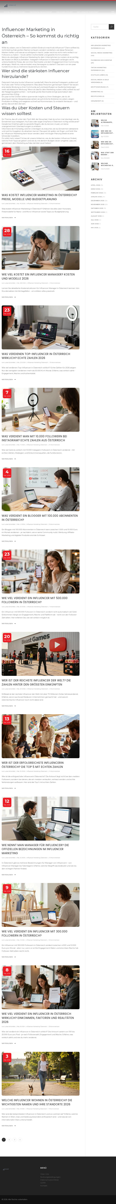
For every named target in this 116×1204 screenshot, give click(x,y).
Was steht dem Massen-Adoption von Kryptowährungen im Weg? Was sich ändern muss (107, 154)
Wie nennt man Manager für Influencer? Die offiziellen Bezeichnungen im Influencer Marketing (35, 849)
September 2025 (99, 212)
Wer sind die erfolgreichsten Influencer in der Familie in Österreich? (107, 143)
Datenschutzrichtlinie (49, 1180)
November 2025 (99, 204)
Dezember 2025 (99, 200)
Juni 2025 (96, 224)
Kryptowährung (99, 87)
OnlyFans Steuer (64, 12)
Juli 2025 (96, 220)
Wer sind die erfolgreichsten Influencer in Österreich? (107, 132)
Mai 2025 (96, 227)
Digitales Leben (99, 75)
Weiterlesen (7, 217)
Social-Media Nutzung (14, 12)
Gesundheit (97, 101)
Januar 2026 (98, 197)
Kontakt (43, 1186)
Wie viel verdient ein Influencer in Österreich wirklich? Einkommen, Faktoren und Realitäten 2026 (38, 1018)
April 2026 (97, 185)
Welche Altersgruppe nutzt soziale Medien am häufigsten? (107, 121)
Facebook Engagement (41, 12)
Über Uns (44, 1174)
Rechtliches (97, 96)
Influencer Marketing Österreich (37, 203)
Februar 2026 (98, 193)
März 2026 (97, 189)
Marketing (97, 91)
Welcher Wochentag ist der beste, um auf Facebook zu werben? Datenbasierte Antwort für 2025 (107, 164)
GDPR (43, 1183)
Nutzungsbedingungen (50, 1177)
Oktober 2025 (98, 208)
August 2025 (97, 216)
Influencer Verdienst (87, 12)
